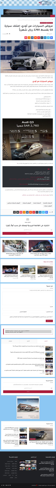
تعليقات (10, 341)
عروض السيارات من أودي (13, 203)
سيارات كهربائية (14, 470)
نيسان (16, 477)
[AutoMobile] (45, 3)
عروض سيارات (47, 206)
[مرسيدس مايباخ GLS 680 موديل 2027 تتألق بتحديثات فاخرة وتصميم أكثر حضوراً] (27, 269)
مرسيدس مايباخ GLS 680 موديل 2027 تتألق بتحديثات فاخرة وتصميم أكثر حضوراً (27, 276)
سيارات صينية (7, 466)
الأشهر (46, 341)
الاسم (51, 306)
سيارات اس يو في (10, 461)
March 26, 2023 (23, 184)
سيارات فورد (8, 468)
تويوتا (16, 461)
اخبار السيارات (49, 22)
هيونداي (11, 477)
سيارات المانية (14, 463)
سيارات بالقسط (47, 203)
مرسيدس (5, 475)
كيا (12, 475)
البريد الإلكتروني (49, 311)
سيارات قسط (36, 203)
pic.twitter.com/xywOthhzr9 (41, 181)
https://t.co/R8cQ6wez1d (37, 177)
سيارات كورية (7, 470)
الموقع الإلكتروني (23, 311)
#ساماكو (11, 179)
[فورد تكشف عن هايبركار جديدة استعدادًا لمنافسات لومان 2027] (10, 269)
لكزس (10, 475)
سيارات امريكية (7, 463)
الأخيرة (28, 341)
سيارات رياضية (14, 466)
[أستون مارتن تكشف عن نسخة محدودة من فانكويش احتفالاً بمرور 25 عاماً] (45, 269)
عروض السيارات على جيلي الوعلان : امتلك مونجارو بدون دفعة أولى (35, 195)
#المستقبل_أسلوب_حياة (21, 179)
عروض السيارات (43, 22)
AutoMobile (34, 485)
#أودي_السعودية (32, 179)
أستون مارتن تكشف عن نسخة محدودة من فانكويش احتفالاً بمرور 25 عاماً (45, 276)
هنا (17, 163)
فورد (16, 475)
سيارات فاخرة (14, 468)
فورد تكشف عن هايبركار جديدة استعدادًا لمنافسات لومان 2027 (30, 358)
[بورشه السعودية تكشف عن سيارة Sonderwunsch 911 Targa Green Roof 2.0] (22, 468)
